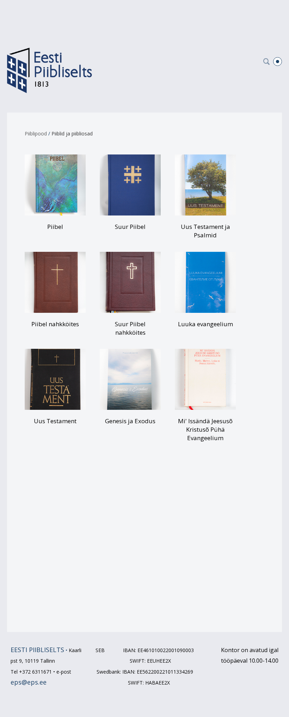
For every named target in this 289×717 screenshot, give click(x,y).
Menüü (277, 61)
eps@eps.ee (29, 682)
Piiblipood (36, 133)
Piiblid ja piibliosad (72, 133)
